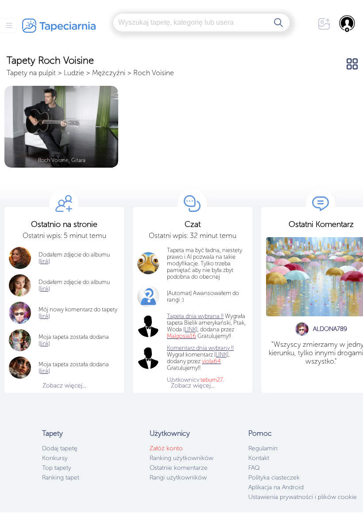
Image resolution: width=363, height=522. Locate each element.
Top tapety (56, 468)
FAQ (253, 468)
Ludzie (74, 73)
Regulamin (263, 448)
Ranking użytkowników (181, 458)
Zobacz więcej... (64, 385)
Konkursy (55, 458)
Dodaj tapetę (59, 448)
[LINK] (221, 354)
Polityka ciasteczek (274, 477)
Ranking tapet (60, 477)
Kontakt (258, 458)
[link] (44, 343)
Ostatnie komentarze (179, 468)
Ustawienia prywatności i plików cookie (302, 497)
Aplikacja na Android (276, 487)
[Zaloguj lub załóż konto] (347, 23)
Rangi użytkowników (178, 477)
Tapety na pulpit (31, 73)
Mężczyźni (108, 73)
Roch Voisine (153, 73)
